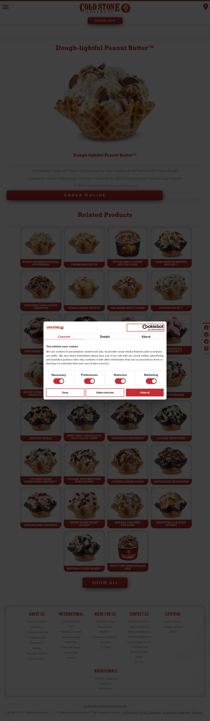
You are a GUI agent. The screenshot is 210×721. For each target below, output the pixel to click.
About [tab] (146, 336)
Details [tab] (105, 336)
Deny (65, 392)
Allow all (145, 392)
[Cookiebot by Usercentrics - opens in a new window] (145, 328)
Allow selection (105, 392)
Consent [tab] (64, 336)
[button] (89, 381)
